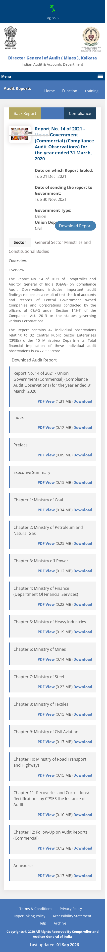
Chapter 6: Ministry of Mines (39, 649)
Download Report (75, 226)
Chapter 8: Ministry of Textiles (40, 704)
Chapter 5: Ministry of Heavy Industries (49, 622)
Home (49, 90)
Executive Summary (31, 472)
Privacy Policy (71, 908)
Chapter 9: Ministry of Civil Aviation (45, 731)
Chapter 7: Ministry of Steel (38, 676)
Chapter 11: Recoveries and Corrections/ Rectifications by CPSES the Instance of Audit (51, 798)
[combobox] (52, 8)
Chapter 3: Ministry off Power (40, 561)
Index (18, 417)
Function (69, 90)
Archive (60, 923)
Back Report (25, 113)
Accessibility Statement (72, 916)
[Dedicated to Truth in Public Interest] (10, 37)
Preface (20, 445)
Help (42, 923)
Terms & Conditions (35, 908)
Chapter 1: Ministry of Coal (38, 500)
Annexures (23, 865)
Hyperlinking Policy (29, 916)
